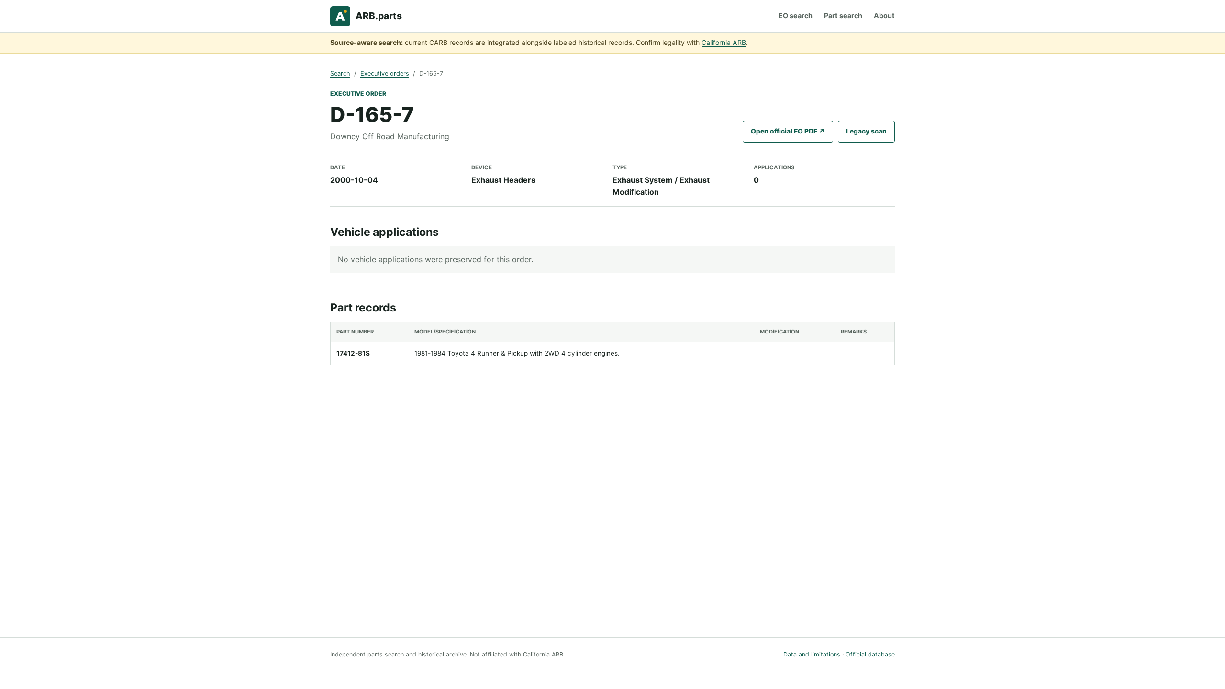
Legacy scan (866, 131)
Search (340, 73)
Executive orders (384, 73)
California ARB (724, 42)
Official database (870, 654)
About (884, 15)
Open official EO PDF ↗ (788, 131)
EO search (796, 15)
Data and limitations (811, 654)
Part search (843, 15)
